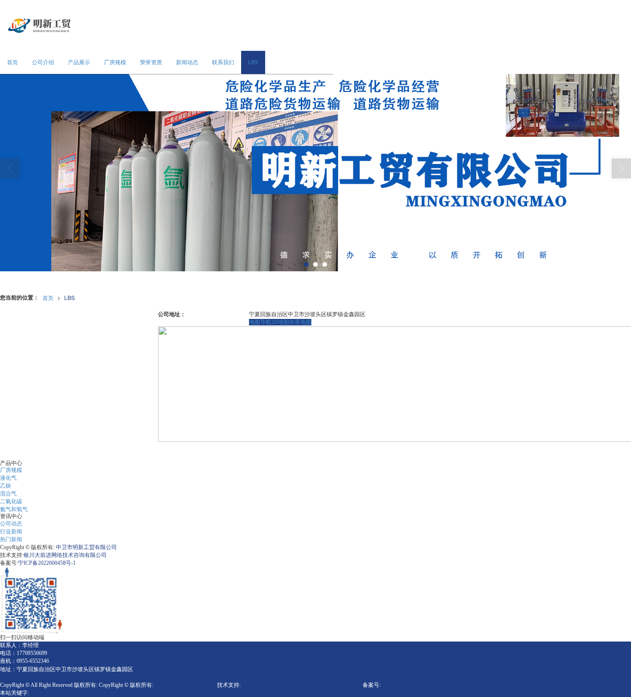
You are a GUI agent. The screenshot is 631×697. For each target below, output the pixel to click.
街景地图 (300, 322)
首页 (12, 62)
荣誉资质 (151, 62)
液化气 (8, 478)
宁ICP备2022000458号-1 (47, 563)
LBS (253, 62)
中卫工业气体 (81, 693)
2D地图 (280, 322)
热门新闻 (11, 539)
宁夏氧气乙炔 (47, 693)
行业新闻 (11, 531)
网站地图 (336, 685)
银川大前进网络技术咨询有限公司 (65, 555)
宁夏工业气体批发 (373, 693)
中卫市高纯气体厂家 (227, 693)
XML (355, 685)
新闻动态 (187, 62)
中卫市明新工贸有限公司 (86, 547)
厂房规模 (115, 62)
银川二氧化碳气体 (276, 693)
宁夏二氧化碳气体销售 (127, 693)
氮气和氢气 (14, 509)
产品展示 (79, 62)
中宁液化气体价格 (179, 693)
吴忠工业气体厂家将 (324, 693)
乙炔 (5, 486)
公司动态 (11, 523)
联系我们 (223, 62)
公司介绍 (43, 62)
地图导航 (260, 322)
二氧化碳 (11, 501)
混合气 (8, 493)
